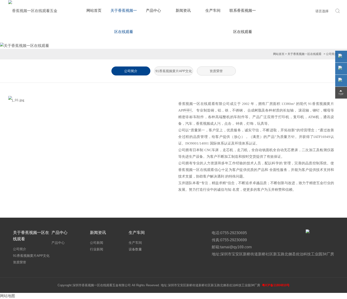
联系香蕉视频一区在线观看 (242, 21)
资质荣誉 (216, 71)
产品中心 (153, 10)
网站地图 (7, 296)
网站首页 (94, 10)
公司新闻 (96, 243)
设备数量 (135, 249)
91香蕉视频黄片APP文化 (173, 71)
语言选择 (322, 11)
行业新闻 (96, 249)
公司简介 (130, 71)
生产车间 (212, 10)
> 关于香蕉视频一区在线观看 (303, 54)
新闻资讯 (183, 10)
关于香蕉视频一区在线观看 (123, 21)
